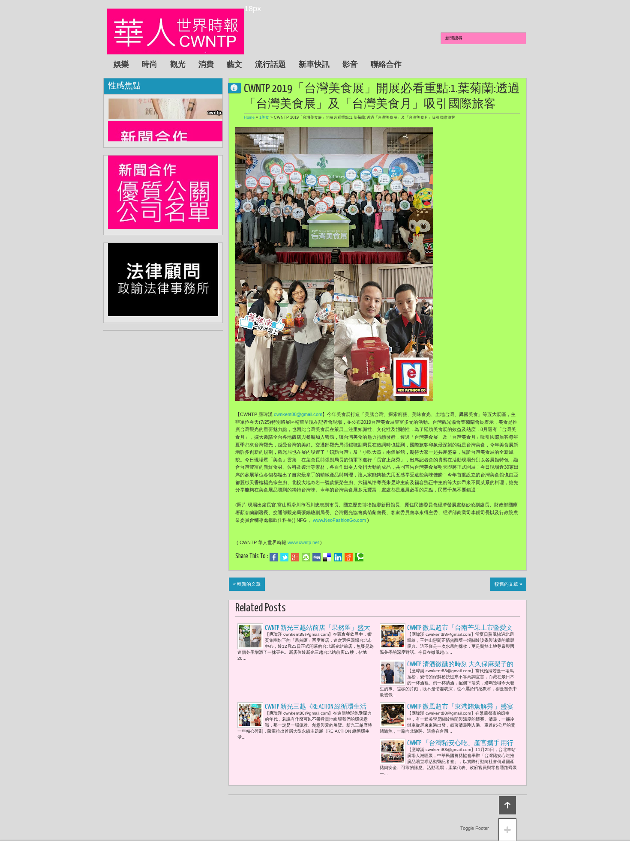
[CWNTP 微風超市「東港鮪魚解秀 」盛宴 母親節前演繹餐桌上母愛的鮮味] (392, 715)
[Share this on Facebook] (274, 557)
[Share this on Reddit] (349, 557)
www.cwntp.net (303, 542)
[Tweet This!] (284, 557)
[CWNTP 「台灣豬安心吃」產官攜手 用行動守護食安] (392, 751)
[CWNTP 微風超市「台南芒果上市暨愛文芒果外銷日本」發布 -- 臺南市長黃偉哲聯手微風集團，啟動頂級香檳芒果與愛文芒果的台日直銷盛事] (392, 636)
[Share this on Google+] (295, 557)
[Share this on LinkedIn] (338, 557)
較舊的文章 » (508, 584)
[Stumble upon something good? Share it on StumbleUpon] (306, 557)
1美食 (264, 117)
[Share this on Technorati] (359, 557)
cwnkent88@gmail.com (298, 414)
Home (249, 117)
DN (238, 87)
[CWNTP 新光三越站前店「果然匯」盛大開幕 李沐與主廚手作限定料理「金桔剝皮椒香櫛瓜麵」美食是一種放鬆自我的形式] (250, 636)
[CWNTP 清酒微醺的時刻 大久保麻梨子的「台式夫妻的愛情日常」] (392, 672)
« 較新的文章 (247, 584)
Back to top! (507, 805)
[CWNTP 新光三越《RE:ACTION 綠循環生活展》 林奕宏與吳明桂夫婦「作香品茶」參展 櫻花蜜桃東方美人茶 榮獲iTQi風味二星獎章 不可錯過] (250, 715)
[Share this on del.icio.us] (327, 557)
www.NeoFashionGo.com (339, 520)
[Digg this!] (316, 557)
